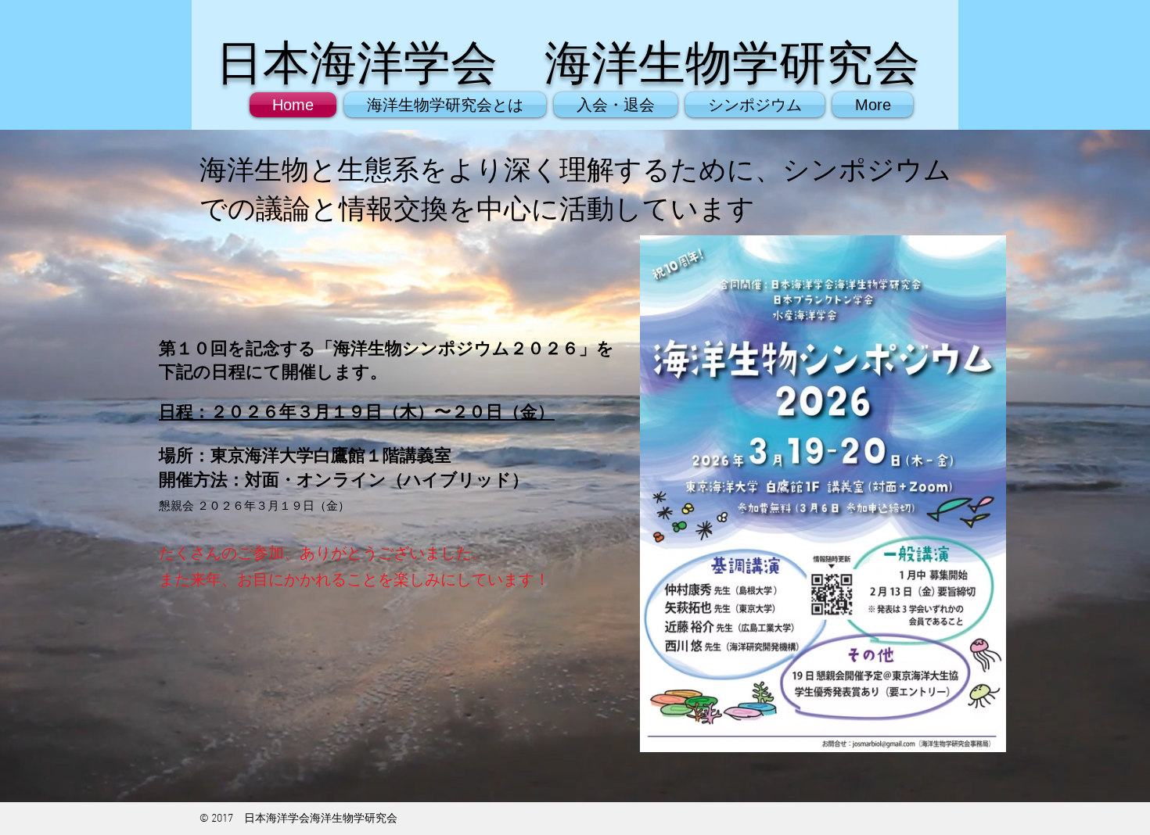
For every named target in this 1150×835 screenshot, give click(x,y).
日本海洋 (310, 63)
